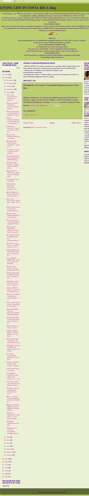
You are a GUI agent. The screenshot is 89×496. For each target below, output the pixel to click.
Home (52, 122)
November (10, 83)
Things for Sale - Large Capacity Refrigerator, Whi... (13, 268)
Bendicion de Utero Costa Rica (12, 180)
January (9, 455)
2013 (6, 459)
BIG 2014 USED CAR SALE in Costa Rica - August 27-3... (13, 144)
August (9, 92)
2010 (6, 468)
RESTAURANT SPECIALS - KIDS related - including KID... (12, 173)
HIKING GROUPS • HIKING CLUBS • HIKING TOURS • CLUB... (12, 407)
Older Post (76, 122)
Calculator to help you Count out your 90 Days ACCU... (13, 383)
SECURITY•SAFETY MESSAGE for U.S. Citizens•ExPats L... (13, 237)
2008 (6, 474)
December (10, 80)
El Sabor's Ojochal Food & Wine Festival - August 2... (13, 364)
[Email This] (55, 106)
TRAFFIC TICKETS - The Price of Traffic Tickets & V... (13, 297)
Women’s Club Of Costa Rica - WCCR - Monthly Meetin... (12, 106)
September (10, 89)
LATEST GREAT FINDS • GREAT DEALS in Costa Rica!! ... (12, 333)
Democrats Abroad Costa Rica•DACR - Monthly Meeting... (13, 113)
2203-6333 (54, 102)
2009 (6, 471)
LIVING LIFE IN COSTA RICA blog (28, 7)
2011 (6, 465)
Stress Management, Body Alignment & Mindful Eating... (12, 158)
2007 (6, 477)
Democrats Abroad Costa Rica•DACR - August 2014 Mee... (13, 222)
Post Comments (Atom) (39, 127)
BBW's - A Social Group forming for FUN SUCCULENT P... (13, 399)
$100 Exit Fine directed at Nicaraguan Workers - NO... (11, 186)
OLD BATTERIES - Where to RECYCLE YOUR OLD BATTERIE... (12, 312)
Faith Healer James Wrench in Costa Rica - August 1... (12, 283)
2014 (6, 77)
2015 (6, 75)
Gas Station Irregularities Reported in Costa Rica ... (12, 356)
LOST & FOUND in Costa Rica (12, 369)
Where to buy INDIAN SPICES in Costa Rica (13, 136)
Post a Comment (30, 115)
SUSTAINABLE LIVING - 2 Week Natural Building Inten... (12, 165)
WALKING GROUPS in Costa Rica (12, 423)
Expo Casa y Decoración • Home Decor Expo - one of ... (13, 201)
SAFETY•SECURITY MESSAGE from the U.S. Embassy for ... (12, 252)
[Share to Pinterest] (60, 106)
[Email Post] (52, 105)
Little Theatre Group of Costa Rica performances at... (13, 209)
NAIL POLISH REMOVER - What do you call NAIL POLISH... (13, 261)
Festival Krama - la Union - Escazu (12, 327)
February (10, 452)
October (9, 86)
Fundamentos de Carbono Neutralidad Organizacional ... (12, 430)
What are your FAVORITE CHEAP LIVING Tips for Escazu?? (12, 229)
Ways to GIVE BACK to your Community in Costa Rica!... (13, 304)
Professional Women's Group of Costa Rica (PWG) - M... (13, 129)
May (8, 443)
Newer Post (28, 122)
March (9, 449)
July (8, 437)
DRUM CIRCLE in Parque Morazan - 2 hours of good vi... (13, 194)
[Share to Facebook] (59, 106)
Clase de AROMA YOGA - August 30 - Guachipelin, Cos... (13, 290)
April (8, 446)
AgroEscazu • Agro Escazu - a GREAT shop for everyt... (12, 245)
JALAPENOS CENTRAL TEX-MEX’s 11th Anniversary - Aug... (13, 376)
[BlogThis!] (56, 106)
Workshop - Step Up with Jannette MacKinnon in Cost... (12, 391)
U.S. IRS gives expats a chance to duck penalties (13, 151)
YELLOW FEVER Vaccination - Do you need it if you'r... (13, 341)
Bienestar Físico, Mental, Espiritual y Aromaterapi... (13, 215)
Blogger (63, 492)
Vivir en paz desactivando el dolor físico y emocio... (11, 97)
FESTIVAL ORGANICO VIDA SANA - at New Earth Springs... (13, 416)
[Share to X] (57, 106)
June (8, 440)
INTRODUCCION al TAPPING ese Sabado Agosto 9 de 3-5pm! (13, 348)
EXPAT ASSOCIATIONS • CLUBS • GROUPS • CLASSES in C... (13, 120)
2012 (6, 462)
